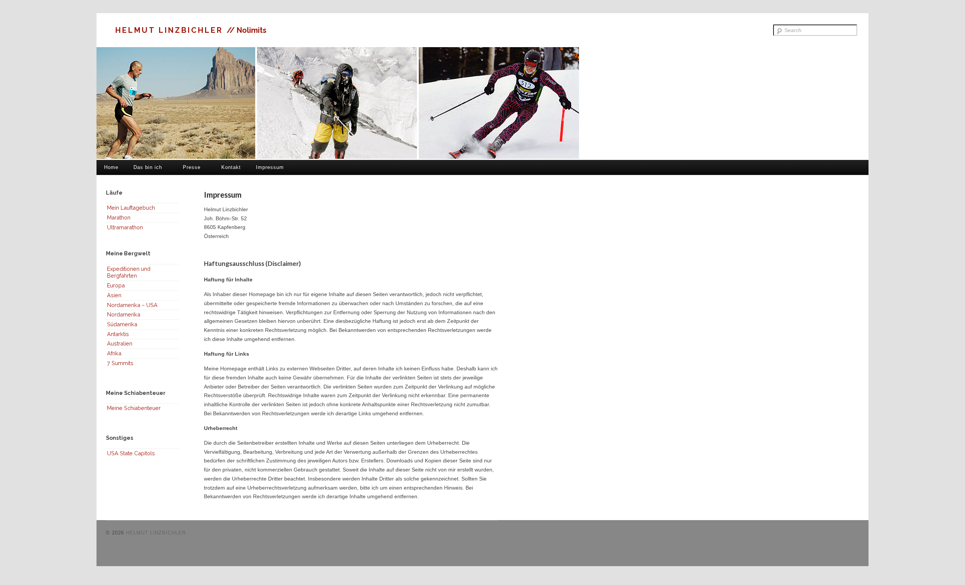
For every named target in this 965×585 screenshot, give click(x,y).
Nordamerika (123, 314)
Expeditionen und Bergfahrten (128, 272)
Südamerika (122, 324)
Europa (116, 285)
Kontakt (231, 167)
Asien (114, 295)
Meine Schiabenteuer (134, 408)
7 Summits (120, 363)
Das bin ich (147, 167)
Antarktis (118, 334)
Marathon (118, 217)
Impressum (270, 167)
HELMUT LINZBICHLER (171, 30)
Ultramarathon (125, 227)
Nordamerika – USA (132, 305)
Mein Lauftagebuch (131, 207)
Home (111, 167)
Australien (119, 343)
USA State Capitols (131, 453)
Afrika (114, 353)
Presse (192, 167)
